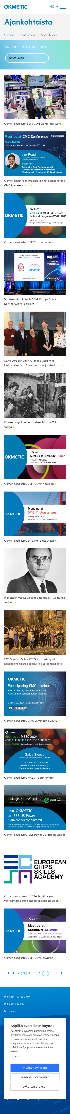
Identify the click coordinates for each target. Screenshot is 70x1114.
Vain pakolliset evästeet (35, 1077)
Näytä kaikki (16, 58)
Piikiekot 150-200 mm (17, 997)
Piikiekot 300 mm (14, 1004)
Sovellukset (10, 1011)
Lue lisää (15, 1056)
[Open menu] (63, 7)
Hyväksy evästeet (34, 1067)
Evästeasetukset (35, 1087)
